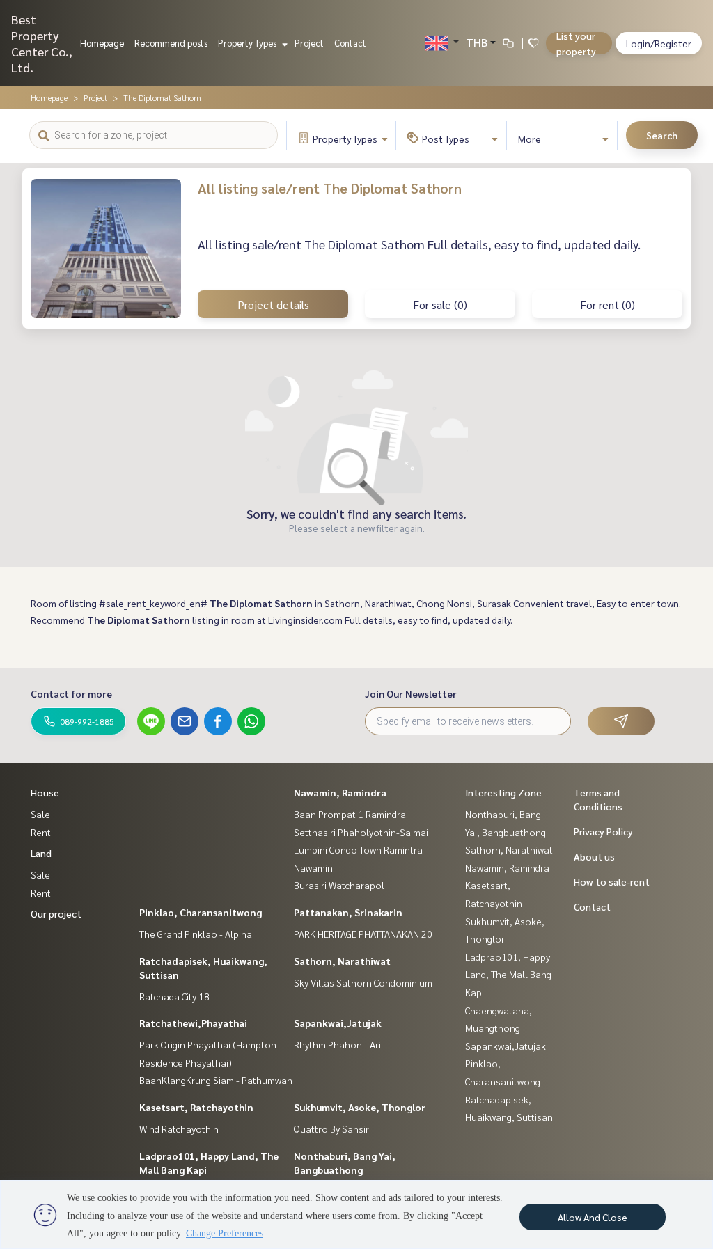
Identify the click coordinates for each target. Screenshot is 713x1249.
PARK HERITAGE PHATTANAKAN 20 (363, 933)
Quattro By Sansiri (332, 1128)
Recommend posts (170, 43)
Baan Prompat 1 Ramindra (350, 814)
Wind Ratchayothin (179, 1128)
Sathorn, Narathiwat (342, 961)
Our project (56, 913)
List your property (576, 43)
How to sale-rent (612, 881)
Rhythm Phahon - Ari (337, 1044)
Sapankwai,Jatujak (338, 1022)
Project (309, 43)
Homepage (102, 43)
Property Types (248, 43)
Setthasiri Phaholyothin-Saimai (361, 832)
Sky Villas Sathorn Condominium (363, 982)
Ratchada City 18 (174, 996)
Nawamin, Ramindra (340, 792)
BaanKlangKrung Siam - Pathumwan (215, 1080)
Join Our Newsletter (411, 693)
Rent (41, 832)
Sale (40, 814)
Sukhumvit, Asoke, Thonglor (359, 1107)
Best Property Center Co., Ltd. (41, 43)
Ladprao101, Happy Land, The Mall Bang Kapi (508, 974)
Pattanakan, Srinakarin (348, 912)
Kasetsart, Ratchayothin (196, 1107)
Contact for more (71, 693)
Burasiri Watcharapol (339, 885)
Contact (350, 43)
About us (594, 856)
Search (661, 135)
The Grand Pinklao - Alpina (195, 933)
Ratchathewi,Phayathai (193, 1022)
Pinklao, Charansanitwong (200, 912)
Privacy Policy (603, 831)
